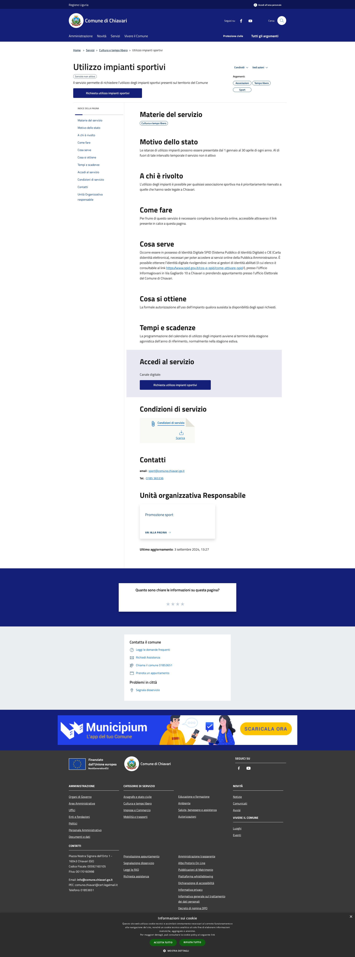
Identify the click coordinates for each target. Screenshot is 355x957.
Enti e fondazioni (79, 816)
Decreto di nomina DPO (192, 908)
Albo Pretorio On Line (191, 863)
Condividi (239, 67)
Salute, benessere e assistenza (197, 810)
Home (77, 50)
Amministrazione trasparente (196, 856)
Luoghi (237, 828)
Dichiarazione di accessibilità (196, 883)
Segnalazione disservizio (139, 863)
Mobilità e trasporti (136, 816)
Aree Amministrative (82, 803)
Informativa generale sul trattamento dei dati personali (201, 899)
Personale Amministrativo (85, 830)
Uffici (72, 810)
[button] (177, 951)
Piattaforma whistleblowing (195, 876)
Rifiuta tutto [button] (192, 942)
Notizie (237, 797)
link (213, 934)
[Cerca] (281, 20)
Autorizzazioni (187, 816)
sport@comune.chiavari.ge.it (167, 471)
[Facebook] (239, 20)
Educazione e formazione (193, 796)
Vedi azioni (258, 67)
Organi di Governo (80, 797)
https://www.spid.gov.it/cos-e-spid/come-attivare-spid (204, 267)
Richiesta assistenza (136, 876)
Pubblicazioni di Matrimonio (195, 869)
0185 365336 (154, 478)
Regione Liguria (78, 5)
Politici (73, 823)
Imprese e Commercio (137, 810)
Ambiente (184, 803)
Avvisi (237, 810)
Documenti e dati (79, 836)
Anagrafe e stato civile (138, 797)
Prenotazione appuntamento (141, 856)
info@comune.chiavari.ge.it (95, 879)
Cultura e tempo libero (113, 50)
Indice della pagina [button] (88, 108)
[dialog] (177, 935)
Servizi (90, 50)
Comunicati (240, 803)
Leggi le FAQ (131, 869)
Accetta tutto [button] (163, 942)
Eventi (237, 835)
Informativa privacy (190, 889)
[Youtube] (249, 20)
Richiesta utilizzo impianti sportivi (107, 93)
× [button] (350, 916)
